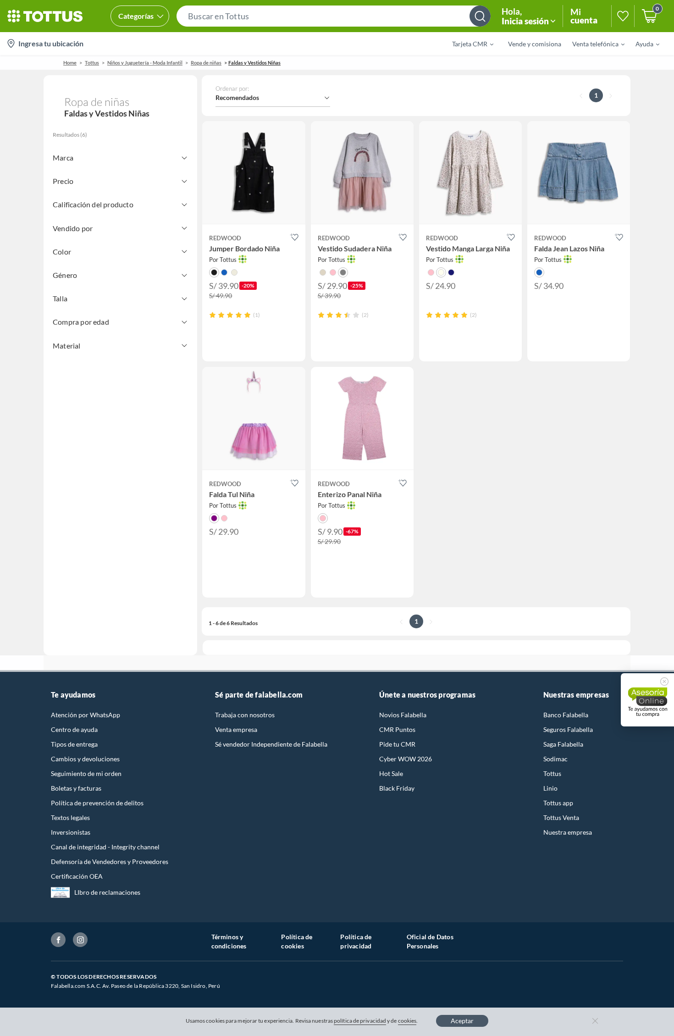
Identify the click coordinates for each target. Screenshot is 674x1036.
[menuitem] (467, 43)
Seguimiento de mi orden (86, 773)
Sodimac (555, 759)
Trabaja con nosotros (245, 715)
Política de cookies (296, 941)
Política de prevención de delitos (97, 803)
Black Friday (396, 788)
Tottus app (558, 803)
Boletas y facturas (76, 788)
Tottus (552, 773)
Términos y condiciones (229, 941)
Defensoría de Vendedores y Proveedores (109, 861)
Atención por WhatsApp (85, 715)
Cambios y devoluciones (85, 759)
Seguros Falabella (568, 729)
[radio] (212, 314)
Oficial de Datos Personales (430, 941)
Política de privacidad (355, 941)
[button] (334, 16)
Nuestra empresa (567, 832)
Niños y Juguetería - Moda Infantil (144, 63)
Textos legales (70, 817)
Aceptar (462, 1021)
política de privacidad (360, 1020)
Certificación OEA (77, 876)
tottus (92, 63)
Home (70, 63)
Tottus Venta (561, 817)
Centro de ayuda (74, 729)
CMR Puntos (397, 729)
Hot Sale (391, 773)
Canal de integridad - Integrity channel (105, 847)
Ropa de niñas (206, 63)
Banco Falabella (565, 715)
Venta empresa (236, 729)
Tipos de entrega (74, 744)
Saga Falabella (563, 744)
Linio (550, 788)
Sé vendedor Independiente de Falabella (271, 744)
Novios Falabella (402, 715)
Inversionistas (70, 832)
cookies (407, 1020)
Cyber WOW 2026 (405, 759)
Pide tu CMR (397, 744)
